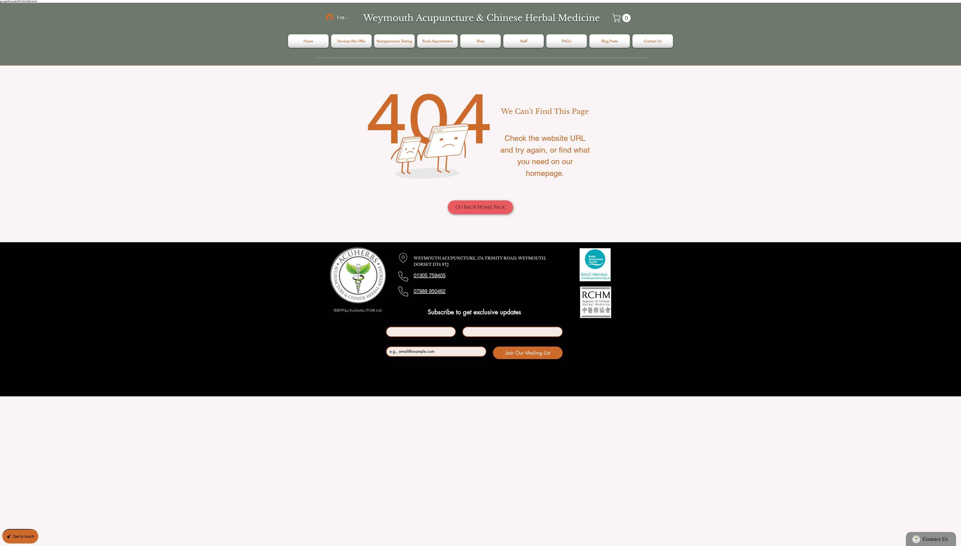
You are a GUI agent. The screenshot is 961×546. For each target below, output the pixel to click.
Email (391, 342)
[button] (622, 18)
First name (395, 323)
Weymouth (388, 18)
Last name (471, 323)
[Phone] (403, 276)
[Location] (403, 258)
